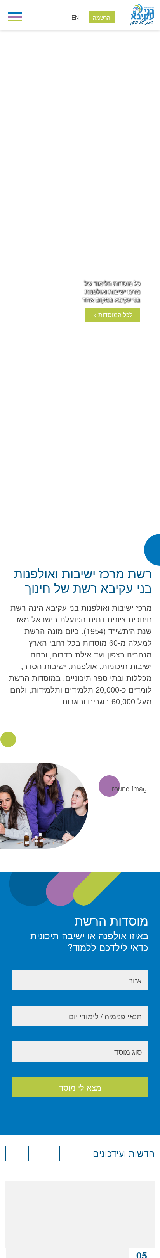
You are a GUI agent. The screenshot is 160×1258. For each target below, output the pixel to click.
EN (75, 17)
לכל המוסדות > (112, 314)
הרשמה (101, 17)
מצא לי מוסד (80, 1087)
